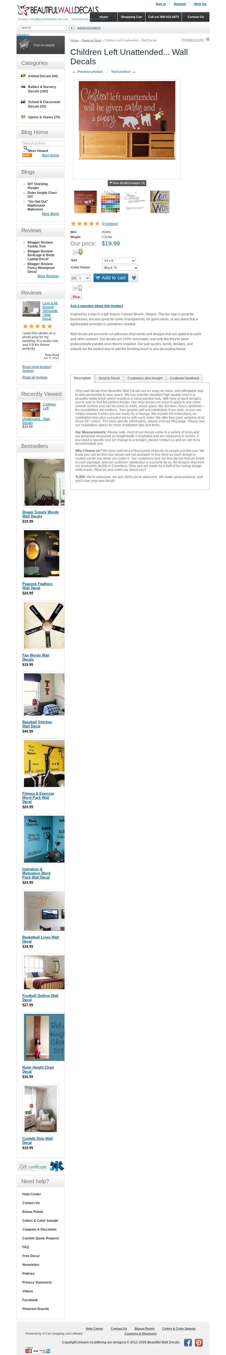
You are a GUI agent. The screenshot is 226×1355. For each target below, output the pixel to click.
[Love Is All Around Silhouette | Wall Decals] (31, 316)
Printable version (193, 39)
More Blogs (50, 214)
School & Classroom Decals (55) (44, 104)
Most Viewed (38, 151)
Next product (123, 72)
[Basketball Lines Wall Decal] (51, 929)
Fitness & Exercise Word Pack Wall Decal (38, 797)
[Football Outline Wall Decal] (51, 988)
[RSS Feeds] (27, 156)
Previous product (87, 72)
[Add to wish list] (134, 277)
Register (180, 4)
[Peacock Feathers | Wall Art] (41, 576)
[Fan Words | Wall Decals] (48, 648)
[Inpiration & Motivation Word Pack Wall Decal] (47, 861)
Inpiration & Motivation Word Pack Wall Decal (36, 873)
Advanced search (89, 27)
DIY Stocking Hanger (38, 186)
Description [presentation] (82, 378)
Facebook (30, 1300)
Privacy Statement (37, 1282)
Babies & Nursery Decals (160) (42, 89)
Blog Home (50, 155)
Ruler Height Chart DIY (42, 195)
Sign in (161, 4)
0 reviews (110, 224)
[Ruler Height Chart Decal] (46, 1060)
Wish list (200, 4)
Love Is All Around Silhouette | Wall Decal (50, 311)
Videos (27, 1291)
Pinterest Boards (35, 1309)
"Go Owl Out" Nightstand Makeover (38, 205)
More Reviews (48, 276)
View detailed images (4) (128, 183)
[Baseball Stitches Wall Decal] (55, 714)
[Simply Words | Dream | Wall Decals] (46, 504)
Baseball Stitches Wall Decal (37, 724)
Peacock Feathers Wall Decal (37, 586)
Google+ (23, 35)
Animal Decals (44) (43, 76)
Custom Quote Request (40, 1238)
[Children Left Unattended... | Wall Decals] (31, 416)
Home (74, 40)
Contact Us (31, 1203)
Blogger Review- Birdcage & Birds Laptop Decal (41, 255)
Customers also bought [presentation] (145, 378)
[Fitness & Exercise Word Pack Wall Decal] (47, 786)
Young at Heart (91, 40)
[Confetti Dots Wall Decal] (41, 1131)
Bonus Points (32, 1212)
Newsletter (30, 1265)
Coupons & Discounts (39, 1229)
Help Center (31, 1194)
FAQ (25, 1247)
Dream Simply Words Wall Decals (40, 514)
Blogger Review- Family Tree (40, 244)
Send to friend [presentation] (109, 378)
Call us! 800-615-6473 (163, 16)
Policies (28, 1274)
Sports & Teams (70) (44, 117)
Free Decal (30, 1256)
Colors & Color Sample (40, 1221)
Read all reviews (34, 377)
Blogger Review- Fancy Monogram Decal (41, 268)
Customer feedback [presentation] (184, 378)
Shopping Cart (131, 16)
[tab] (82, 378)
